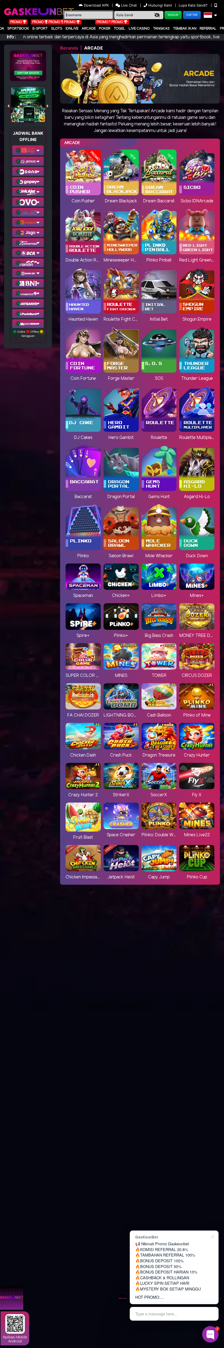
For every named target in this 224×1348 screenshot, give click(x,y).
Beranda (69, 48)
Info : (11, 37)
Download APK (96, 5)
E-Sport (40, 29)
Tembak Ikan (184, 29)
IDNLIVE (72, 29)
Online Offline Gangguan (28, 333)
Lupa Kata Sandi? (194, 5)
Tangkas (161, 29)
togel (119, 29)
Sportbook (18, 29)
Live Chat (128, 5)
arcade (89, 29)
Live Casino (139, 29)
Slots (56, 29)
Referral (208, 29)
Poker (104, 29)
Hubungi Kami (160, 5)
